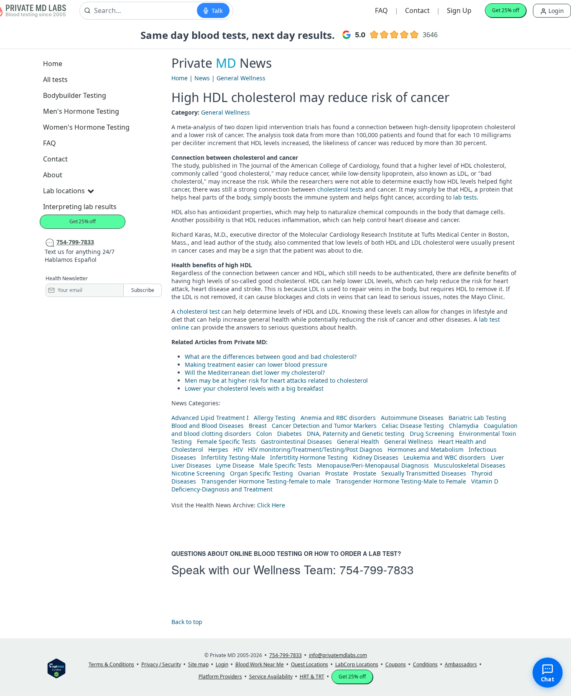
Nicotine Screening (198, 473)
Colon (264, 434)
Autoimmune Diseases (412, 418)
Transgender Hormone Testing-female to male (266, 481)
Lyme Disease (235, 465)
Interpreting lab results (80, 206)
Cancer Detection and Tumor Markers (324, 426)
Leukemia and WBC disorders (444, 457)
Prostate (336, 473)
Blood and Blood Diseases (207, 426)
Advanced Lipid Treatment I (210, 418)
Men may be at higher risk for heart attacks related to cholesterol (276, 380)
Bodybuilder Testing (74, 95)
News (202, 78)
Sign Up (459, 10)
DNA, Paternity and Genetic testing (356, 434)
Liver (497, 457)
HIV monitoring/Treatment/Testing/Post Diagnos (315, 449)
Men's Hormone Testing (81, 111)
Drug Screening (432, 434)
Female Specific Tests (226, 441)
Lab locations (64, 190)
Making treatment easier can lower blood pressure (256, 364)
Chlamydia (464, 426)
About (52, 174)
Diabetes (289, 434)
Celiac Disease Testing (413, 426)
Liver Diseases (191, 465)
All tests (55, 79)
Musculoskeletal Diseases (469, 465)
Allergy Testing (275, 418)
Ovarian (309, 473)
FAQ (381, 10)
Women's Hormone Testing (86, 127)
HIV (238, 449)
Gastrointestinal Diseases (296, 441)
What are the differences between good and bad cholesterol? (271, 357)
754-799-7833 (376, 569)
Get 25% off (505, 10)
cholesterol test (198, 311)
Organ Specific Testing (261, 473)
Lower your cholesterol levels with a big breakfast (254, 388)
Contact (417, 10)
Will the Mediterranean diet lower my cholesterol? (255, 372)
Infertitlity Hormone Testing (309, 457)
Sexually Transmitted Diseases (423, 473)
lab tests (465, 197)
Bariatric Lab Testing (477, 418)
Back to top (186, 622)
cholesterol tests (340, 189)
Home (52, 63)
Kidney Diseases (375, 457)
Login (555, 11)
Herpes (218, 449)
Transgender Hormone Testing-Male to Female (401, 481)
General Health (358, 441)
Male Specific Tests (285, 465)
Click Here (271, 505)
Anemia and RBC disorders (338, 418)
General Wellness (241, 78)
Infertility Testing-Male (233, 457)
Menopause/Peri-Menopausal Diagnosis (373, 465)
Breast (258, 426)
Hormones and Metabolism (425, 449)
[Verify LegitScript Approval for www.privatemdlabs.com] (56, 668)
